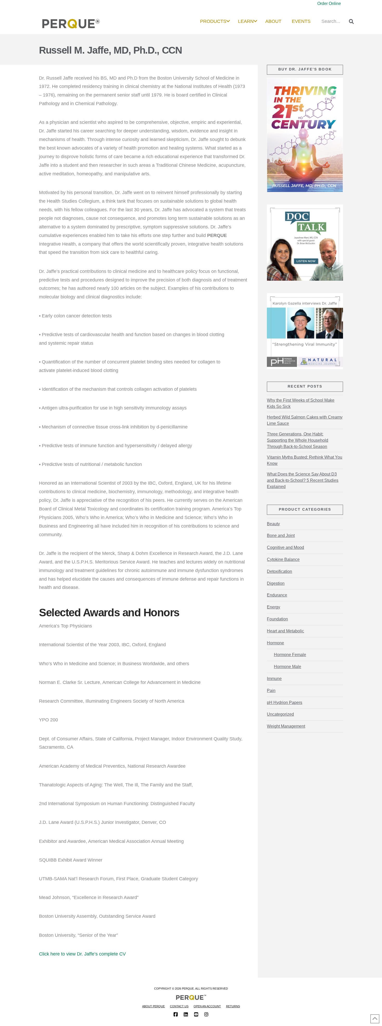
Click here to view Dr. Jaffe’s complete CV (82, 954)
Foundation (277, 619)
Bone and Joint (281, 535)
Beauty (273, 524)
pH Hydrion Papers (284, 702)
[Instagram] (206, 1014)
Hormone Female (290, 654)
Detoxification (279, 571)
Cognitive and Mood (285, 547)
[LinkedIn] (186, 1014)
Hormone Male (287, 666)
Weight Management (286, 726)
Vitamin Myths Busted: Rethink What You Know (304, 460)
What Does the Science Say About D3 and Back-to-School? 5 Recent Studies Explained (302, 480)
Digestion (276, 583)
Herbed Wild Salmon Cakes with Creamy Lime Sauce (305, 420)
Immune (274, 678)
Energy (273, 607)
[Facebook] (176, 1014)
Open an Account (207, 1006)
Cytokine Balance (283, 559)
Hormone (275, 643)
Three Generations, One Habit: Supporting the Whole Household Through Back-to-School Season (297, 440)
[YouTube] (196, 1014)
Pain (271, 690)
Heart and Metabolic (285, 631)
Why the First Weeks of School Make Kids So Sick (300, 403)
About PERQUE (153, 1006)
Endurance (277, 595)
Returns (233, 1006)
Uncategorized (280, 714)
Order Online (329, 3)
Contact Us (179, 1006)
